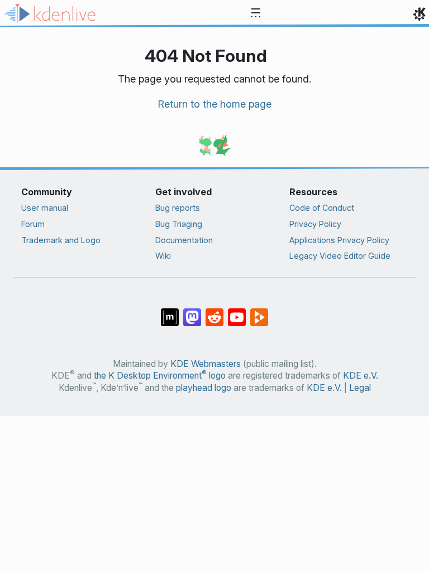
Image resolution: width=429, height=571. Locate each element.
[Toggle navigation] (255, 13)
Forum (33, 224)
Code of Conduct (321, 207)
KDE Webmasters (205, 364)
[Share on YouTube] (237, 312)
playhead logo (203, 388)
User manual (44, 207)
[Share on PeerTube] (259, 312)
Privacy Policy (315, 224)
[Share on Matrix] (170, 312)
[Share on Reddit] (214, 312)
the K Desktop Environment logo (160, 375)
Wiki (163, 255)
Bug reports (177, 207)
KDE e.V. (360, 375)
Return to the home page (214, 104)
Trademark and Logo (61, 240)
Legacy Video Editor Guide (339, 255)
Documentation (184, 240)
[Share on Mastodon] (192, 312)
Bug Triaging (178, 224)
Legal (360, 388)
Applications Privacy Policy (339, 240)
